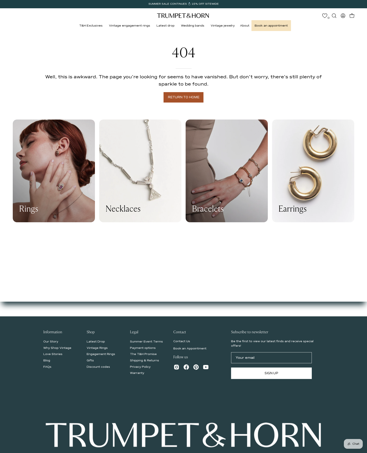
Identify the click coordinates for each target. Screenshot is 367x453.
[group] (183, 4)
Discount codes (98, 367)
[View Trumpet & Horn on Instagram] (176, 367)
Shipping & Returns (144, 360)
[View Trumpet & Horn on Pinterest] (196, 367)
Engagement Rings (101, 354)
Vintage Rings (97, 347)
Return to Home (183, 97)
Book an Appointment (189, 348)
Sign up (271, 373)
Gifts (90, 360)
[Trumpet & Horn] (183, 15)
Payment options (143, 347)
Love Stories (52, 354)
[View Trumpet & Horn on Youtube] (206, 367)
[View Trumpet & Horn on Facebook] (186, 367)
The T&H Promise (143, 354)
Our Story (50, 341)
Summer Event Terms (146, 341)
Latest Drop (96, 341)
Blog (46, 360)
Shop (91, 332)
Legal (134, 332)
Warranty (137, 373)
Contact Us (181, 341)
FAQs (47, 367)
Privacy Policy (140, 367)
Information (52, 332)
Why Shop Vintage (57, 347)
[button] (91, 25)
